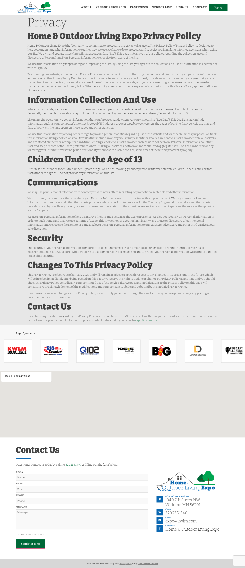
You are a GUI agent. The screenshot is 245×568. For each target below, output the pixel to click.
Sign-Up (182, 7)
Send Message (30, 543)
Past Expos (139, 7)
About (86, 7)
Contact (200, 7)
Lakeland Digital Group (148, 564)
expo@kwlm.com (146, 320)
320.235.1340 (73, 464)
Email (168, 517)
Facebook (170, 526)
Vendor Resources (111, 7)
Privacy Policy (126, 564)
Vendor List (162, 7)
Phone (168, 509)
